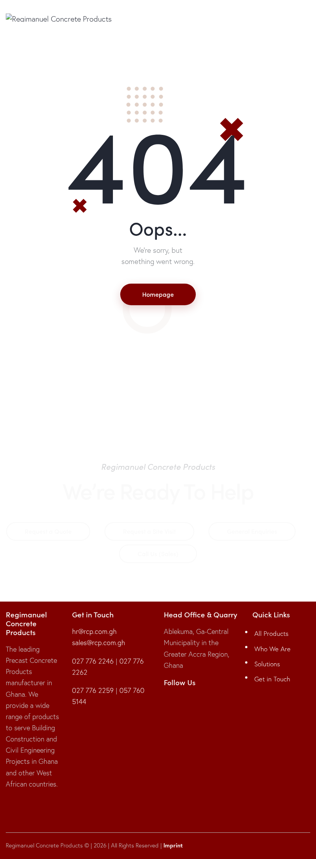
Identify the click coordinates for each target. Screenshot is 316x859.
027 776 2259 (93, 690)
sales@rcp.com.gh (98, 642)
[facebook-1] (192, 702)
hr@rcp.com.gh (94, 631)
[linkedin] (172, 702)
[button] (308, 16)
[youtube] (232, 702)
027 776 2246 (93, 661)
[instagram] (212, 702)
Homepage (158, 294)
